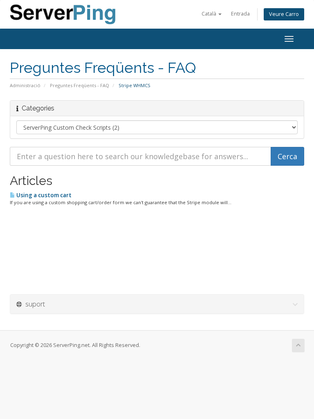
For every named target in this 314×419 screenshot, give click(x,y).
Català (210, 13)
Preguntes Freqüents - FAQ (79, 85)
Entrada (240, 13)
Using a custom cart (43, 195)
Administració (25, 85)
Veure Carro (284, 14)
